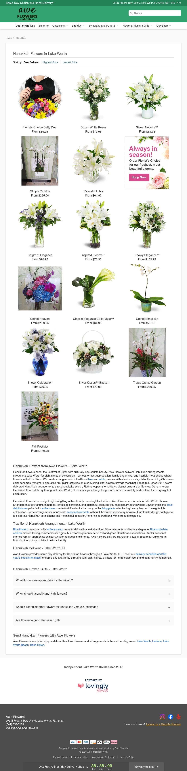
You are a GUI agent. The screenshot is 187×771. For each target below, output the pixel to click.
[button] (177, 755)
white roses (48, 508)
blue (90, 479)
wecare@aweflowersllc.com (22, 727)
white (102, 479)
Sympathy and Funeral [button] (102, 25)
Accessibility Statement (103, 757)
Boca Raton (37, 645)
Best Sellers (31, 62)
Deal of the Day (25, 25)
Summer (44, 25)
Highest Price (50, 62)
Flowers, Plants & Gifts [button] (136, 25)
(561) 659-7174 (15, 724)
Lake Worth (144, 641)
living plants (108, 508)
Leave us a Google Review (163, 724)
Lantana (157, 641)
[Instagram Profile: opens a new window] (162, 716)
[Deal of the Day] (147, 162)
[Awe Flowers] (32, 14)
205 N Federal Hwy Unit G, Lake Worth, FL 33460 (35, 720)
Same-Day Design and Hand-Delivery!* (30, 3)
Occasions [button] (58, 25)
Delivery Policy (127, 757)
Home (9, 37)
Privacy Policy (81, 757)
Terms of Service (61, 757)
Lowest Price (70, 62)
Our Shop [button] (163, 25)
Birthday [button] (77, 25)
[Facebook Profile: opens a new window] (170, 716)
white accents (55, 529)
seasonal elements (78, 512)
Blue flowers (20, 529)
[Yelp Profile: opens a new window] (178, 716)
